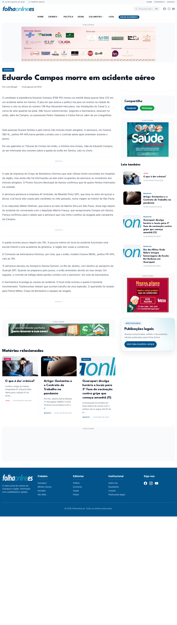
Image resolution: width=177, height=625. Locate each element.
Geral (81, 16)
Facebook (131, 108)
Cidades (52, 16)
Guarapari (42, 483)
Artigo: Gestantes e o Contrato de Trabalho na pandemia (157, 200)
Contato (171, 2)
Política (68, 16)
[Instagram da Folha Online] (169, 8)
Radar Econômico (129, 17)
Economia (77, 487)
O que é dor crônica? (20, 381)
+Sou (111, 16)
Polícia (76, 494)
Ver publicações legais (140, 344)
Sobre (149, 2)
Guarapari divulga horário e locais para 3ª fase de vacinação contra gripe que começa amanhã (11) (97, 389)
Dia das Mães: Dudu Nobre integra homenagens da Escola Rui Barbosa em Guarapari (156, 256)
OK (156, 9)
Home (40, 16)
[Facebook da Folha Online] (164, 8)
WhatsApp (147, 108)
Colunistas (95, 16)
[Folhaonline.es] (18, 8)
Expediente (159, 2)
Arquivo (8, 70)
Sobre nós (113, 483)
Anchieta (41, 490)
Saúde (76, 490)
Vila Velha (42, 494)
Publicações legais (116, 494)
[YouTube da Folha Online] (173, 8)
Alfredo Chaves (44, 487)
